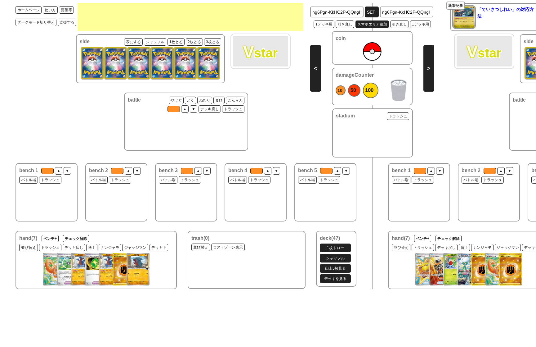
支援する (67, 22)
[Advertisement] (190, 17)
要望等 (66, 10)
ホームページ (28, 10)
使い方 (50, 10)
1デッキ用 (324, 24)
